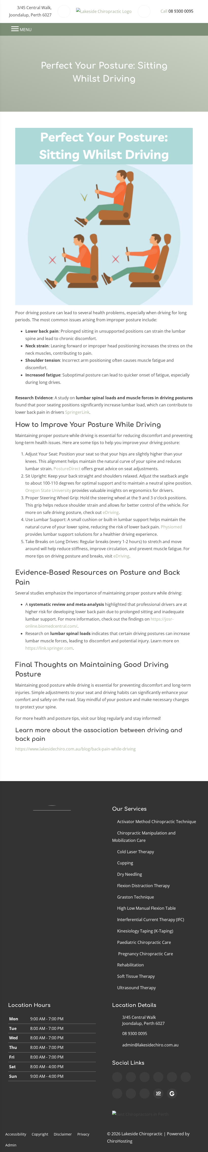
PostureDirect (67, 468)
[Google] (117, 1077)
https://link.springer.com (49, 648)
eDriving (111, 512)
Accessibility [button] (15, 1134)
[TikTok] (172, 1077)
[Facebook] (131, 1077)
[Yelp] (131, 1093)
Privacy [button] (83, 1134)
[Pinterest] (145, 1093)
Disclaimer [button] (63, 1134)
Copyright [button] (40, 1134)
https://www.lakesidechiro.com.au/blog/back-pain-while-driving (75, 749)
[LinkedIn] (117, 1093)
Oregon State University (48, 490)
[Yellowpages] (158, 1093)
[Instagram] (145, 1077)
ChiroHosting (119, 1141)
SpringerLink (77, 412)
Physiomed (171, 527)
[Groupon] (172, 1093)
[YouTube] (158, 1077)
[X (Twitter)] (186, 1077)
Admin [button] (10, 1145)
